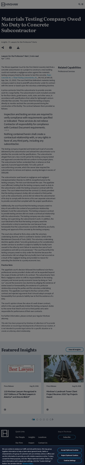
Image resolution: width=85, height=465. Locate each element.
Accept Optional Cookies (69, 450)
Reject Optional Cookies (69, 455)
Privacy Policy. (28, 463)
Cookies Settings (69, 460)
